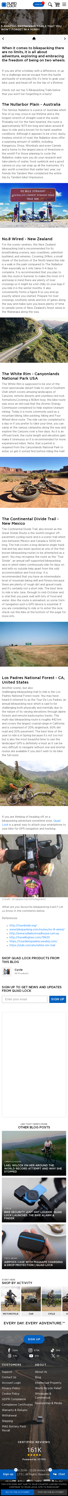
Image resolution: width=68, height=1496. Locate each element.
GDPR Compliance (14, 1399)
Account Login (11, 1383)
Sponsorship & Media (48, 1403)
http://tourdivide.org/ (23, 925)
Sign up (8, 1474)
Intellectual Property (48, 1383)
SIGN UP (57, 999)
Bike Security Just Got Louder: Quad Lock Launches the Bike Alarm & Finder (33, 1215)
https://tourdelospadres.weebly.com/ (33, 941)
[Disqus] (34, 1064)
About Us (41, 1372)
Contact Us (9, 1377)
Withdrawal (9, 1415)
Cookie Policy (10, 1394)
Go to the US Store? (17, 1492)
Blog (38, 1377)
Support (7, 1372)
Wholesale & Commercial (43, 1396)
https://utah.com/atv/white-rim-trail (32, 945)
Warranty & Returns (14, 1410)
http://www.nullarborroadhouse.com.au (34, 933)
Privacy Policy (11, 1388)
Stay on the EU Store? (50, 1492)
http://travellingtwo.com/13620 (29, 937)
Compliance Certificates (17, 1404)
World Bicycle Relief (48, 1388)
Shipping (7, 1421)
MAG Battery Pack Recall (14, 1428)
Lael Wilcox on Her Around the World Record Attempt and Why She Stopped (33, 1168)
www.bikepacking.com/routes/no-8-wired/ (37, 929)
